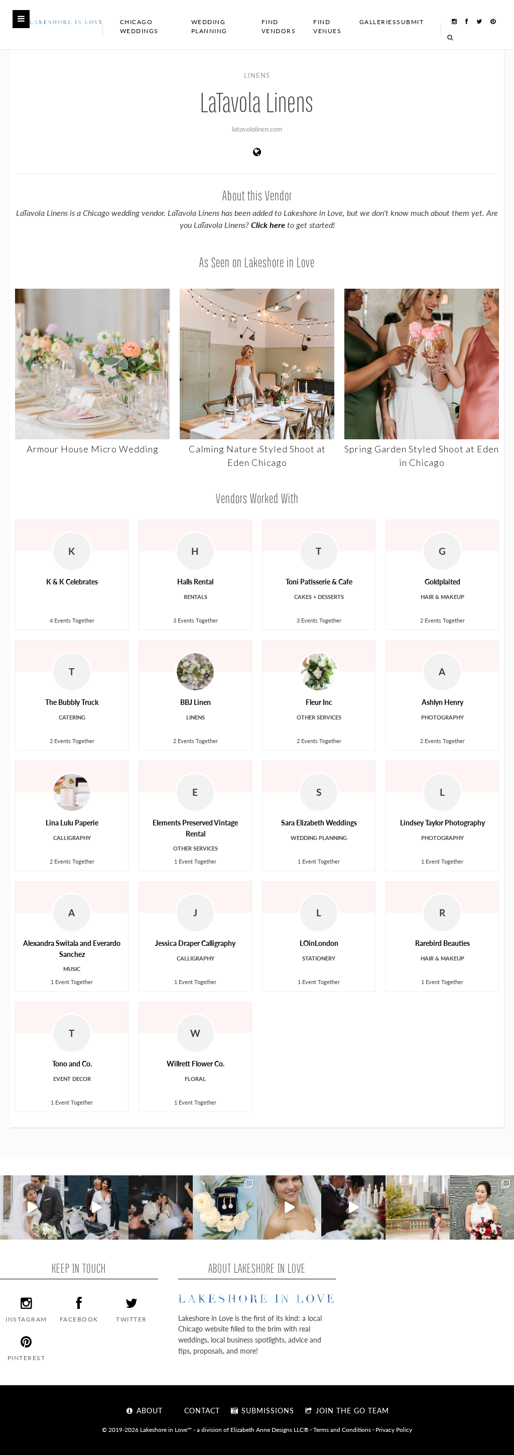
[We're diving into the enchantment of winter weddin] (482, 1207)
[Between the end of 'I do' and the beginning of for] (160, 1207)
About (148, 1410)
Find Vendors (279, 26)
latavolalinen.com (257, 129)
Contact (201, 1410)
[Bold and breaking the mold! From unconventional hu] (96, 1207)
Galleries (378, 22)
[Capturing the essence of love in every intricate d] (225, 1207)
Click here (268, 224)
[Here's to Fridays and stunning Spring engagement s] (418, 1207)
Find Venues (327, 26)
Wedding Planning (209, 26)
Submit (410, 22)
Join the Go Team (351, 1410)
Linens (257, 75)
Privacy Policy (393, 1429)
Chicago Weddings (139, 26)
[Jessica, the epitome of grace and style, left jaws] (289, 1207)
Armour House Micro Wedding (93, 448)
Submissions (266, 1410)
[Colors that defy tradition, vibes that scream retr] (353, 1207)
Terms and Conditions (342, 1429)
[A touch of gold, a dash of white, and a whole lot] (32, 1207)
